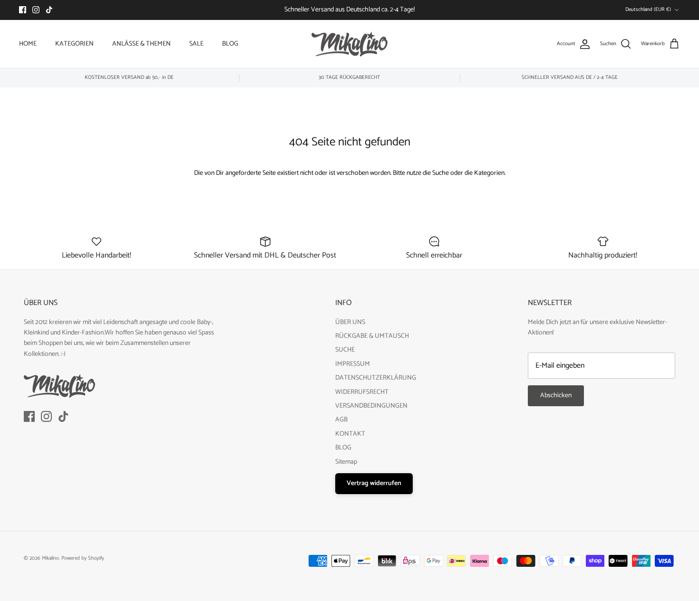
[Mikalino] (349, 44)
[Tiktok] (49, 9)
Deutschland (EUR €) (648, 9)
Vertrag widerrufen (374, 483)
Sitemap (346, 462)
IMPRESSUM (352, 364)
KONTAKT (350, 434)
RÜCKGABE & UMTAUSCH (372, 336)
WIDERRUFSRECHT (361, 392)
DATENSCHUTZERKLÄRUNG (375, 377)
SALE (196, 43)
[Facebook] (22, 9)
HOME (28, 43)
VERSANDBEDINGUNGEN (371, 406)
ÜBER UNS (350, 322)
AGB (341, 419)
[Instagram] (35, 9)
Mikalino (50, 558)
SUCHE (345, 349)
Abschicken (556, 395)
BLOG (230, 43)
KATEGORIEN (74, 43)
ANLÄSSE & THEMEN (141, 43)
